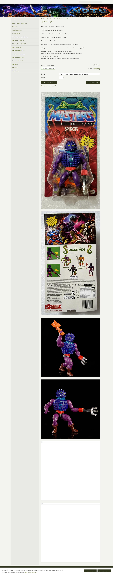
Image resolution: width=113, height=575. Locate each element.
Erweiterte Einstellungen (31, 572)
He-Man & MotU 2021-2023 (18, 54)
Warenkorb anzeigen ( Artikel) (19, 23)
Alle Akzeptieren (104, 571)
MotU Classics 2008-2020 (18, 40)
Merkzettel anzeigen (17, 30)
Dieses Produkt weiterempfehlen (49, 85)
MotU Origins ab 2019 (17, 47)
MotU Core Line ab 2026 (17, 60)
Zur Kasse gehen (16, 33)
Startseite (14, 20)
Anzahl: (43, 77)
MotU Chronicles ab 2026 (18, 57)
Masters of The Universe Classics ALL (61, 18)
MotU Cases (14, 67)
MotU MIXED (15, 64)
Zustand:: (43, 74)
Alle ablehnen (90, 571)
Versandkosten (97, 68)
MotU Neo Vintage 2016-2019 (19, 43)
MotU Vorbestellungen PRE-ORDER (20, 37)
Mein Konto (14, 26)
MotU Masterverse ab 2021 (18, 50)
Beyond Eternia (15, 71)
